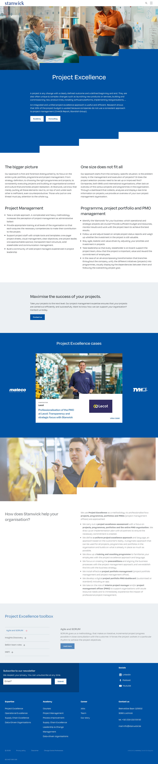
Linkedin (126, 674)
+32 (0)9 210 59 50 (131, 719)
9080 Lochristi (126, 713)
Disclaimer (35, 750)
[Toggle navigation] (151, 3)
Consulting (53, 119)
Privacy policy (21, 750)
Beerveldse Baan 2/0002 (130, 708)
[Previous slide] (17, 390)
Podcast (126, 680)
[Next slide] (140, 389)
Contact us (37, 317)
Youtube (126, 685)
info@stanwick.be (132, 726)
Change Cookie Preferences (53, 750)
